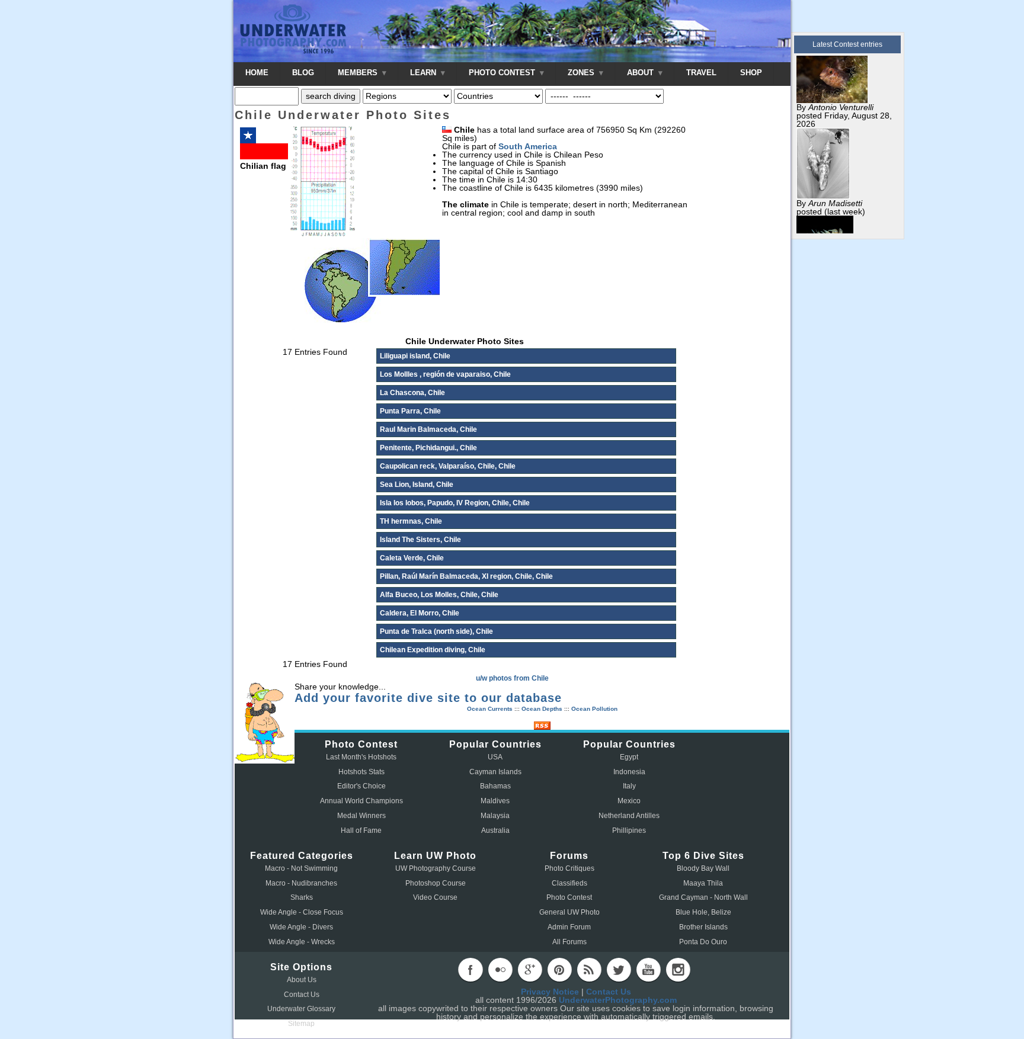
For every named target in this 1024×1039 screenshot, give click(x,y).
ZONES (582, 72)
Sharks (301, 897)
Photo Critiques (569, 868)
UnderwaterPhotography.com (618, 1000)
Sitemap (301, 1023)
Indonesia (629, 772)
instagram (678, 970)
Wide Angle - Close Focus (301, 912)
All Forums (569, 942)
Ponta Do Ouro (703, 942)
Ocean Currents (490, 709)
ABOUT (641, 72)
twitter (619, 970)
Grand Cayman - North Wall (703, 897)
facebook (470, 970)
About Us (301, 980)
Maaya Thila (703, 883)
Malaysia (495, 816)
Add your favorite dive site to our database (428, 697)
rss (589, 970)
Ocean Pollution (594, 709)
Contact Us (301, 994)
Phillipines (629, 830)
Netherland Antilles (629, 816)
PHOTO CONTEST (503, 72)
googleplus (530, 970)
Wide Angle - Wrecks (301, 942)
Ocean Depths (541, 709)
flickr (500, 970)
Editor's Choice (361, 786)
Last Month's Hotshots (361, 757)
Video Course (435, 897)
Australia (495, 830)
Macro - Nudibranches (301, 883)
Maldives (495, 801)
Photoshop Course (435, 883)
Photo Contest (569, 897)
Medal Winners (361, 816)
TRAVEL (701, 72)
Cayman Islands (495, 772)
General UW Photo (569, 912)
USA (495, 757)
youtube (648, 970)
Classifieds (569, 883)
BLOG (303, 72)
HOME (256, 72)
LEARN (424, 72)
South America (527, 146)
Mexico (629, 801)
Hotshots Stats (361, 772)
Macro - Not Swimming (301, 868)
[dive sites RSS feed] (542, 727)
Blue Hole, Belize (703, 912)
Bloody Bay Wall (703, 868)
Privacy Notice (550, 991)
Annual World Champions (361, 801)
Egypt (629, 757)
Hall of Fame (361, 830)
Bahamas (495, 786)
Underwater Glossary (301, 1009)
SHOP (751, 72)
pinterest (559, 970)
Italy (629, 786)
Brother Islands (703, 927)
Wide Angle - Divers (301, 927)
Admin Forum (569, 927)
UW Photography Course (435, 868)
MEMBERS (359, 72)
